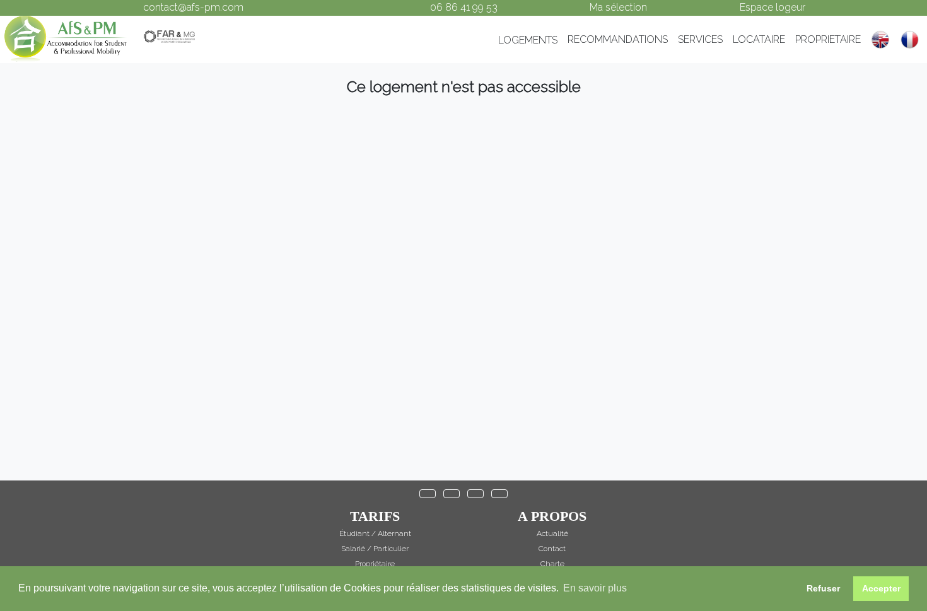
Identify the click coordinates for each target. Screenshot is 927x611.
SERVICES (700, 39)
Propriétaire (375, 563)
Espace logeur (772, 7)
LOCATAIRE (759, 39)
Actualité (552, 533)
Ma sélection (618, 7)
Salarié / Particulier (375, 548)
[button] (427, 493)
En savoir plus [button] (595, 588)
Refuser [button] (823, 588)
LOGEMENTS (527, 40)
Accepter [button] (881, 588)
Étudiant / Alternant (375, 533)
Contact (552, 548)
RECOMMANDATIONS (618, 39)
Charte (552, 563)
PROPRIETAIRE (828, 39)
